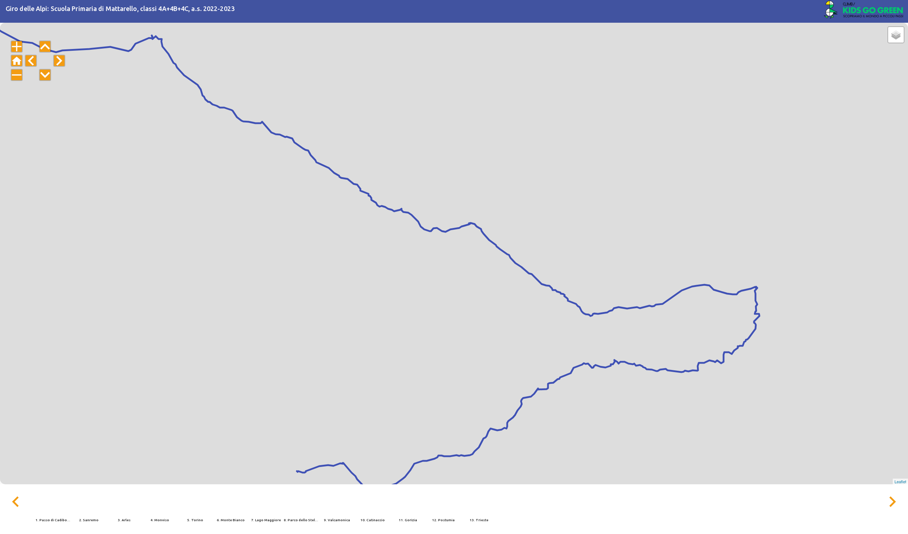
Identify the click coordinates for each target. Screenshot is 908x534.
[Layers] (896, 35)
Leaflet (900, 481)
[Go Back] (863, 11)
